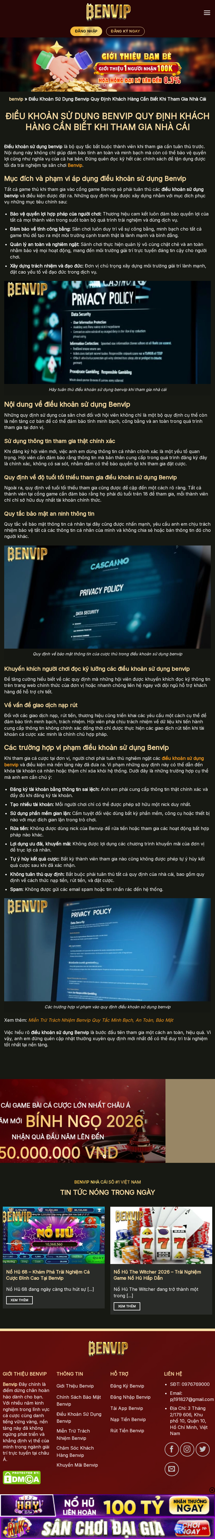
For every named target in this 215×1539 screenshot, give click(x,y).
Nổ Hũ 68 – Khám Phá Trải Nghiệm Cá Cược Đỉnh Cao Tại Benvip (48, 1275)
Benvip (10, 1384)
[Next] (203, 64)
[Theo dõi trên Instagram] (187, 1449)
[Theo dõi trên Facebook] (172, 1449)
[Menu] (207, 12)
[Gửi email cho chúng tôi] (172, 1469)
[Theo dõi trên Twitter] (203, 1449)
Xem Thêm (20, 1300)
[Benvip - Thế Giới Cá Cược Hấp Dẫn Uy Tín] (108, 12)
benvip (16, 99)
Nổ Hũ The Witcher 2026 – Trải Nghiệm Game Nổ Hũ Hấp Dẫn (157, 1275)
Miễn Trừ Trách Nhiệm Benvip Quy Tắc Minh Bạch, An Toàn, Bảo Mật (100, 1020)
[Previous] (11, 64)
